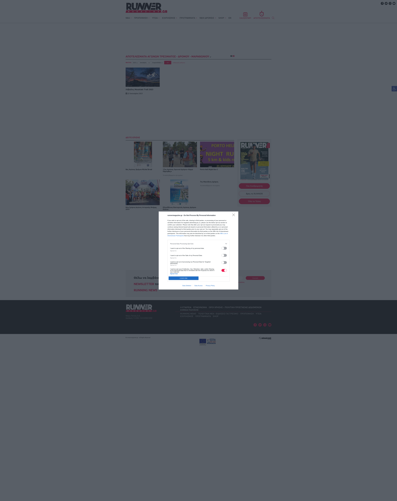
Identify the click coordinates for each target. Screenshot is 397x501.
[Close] (234, 215)
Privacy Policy (210, 285)
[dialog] (198, 250)
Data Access (198, 285)
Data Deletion (186, 285)
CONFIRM (183, 278)
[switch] (224, 248)
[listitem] (198, 244)
